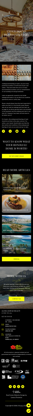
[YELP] (18, 386)
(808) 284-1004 (9, 331)
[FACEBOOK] (10, 386)
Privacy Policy (23, 405)
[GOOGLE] (22, 386)
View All (16, 259)
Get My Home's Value (16, 156)
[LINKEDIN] (14, 386)
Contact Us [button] (16, 298)
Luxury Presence (16, 397)
